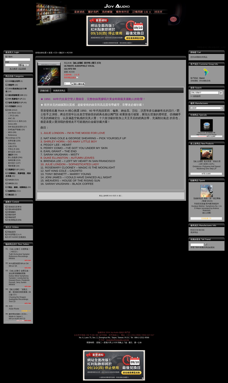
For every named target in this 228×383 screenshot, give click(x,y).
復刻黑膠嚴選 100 (15, 95)
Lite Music (12, 113)
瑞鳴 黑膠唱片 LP (15, 103)
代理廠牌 (12, 106)
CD (55, 53)
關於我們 (12, 215)
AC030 (70, 53)
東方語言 (12, 152)
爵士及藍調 (12, 157)
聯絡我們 (12, 217)
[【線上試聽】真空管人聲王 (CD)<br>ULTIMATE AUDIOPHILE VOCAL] (49, 85)
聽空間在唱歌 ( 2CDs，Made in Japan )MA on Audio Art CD (18, 316)
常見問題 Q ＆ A (14, 234)
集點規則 (12, 232)
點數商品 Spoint (197, 180)
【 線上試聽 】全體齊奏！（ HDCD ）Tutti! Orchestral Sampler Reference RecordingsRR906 (19, 254)
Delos (10, 124)
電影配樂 (12, 166)
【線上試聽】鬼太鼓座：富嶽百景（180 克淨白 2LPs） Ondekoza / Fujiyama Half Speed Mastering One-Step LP (207, 165)
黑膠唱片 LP (13, 169)
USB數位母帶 (14, 81)
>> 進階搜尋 (195, 96)
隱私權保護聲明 (14, 209)
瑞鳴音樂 (12, 160)
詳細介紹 (44, 90)
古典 (10, 146)
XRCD (11, 183)
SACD (11, 180)
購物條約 (12, 212)
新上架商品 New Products (202, 143)
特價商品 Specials (198, 115)
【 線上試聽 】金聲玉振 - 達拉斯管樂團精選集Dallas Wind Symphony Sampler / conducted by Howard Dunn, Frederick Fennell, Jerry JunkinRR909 (19, 278)
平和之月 (12, 149)
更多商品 (194, 232)
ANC (10, 118)
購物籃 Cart (195, 52)
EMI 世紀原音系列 (15, 127)
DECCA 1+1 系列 (15, 121)
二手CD (11, 116)
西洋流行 (12, 163)
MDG (10, 132)
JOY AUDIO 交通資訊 (17, 237)
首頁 (50, 53)
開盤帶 (11, 85)
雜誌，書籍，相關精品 (17, 187)
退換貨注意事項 (14, 207)
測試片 (62, 53)
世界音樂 (12, 141)
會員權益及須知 (14, 220)
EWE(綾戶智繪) (14, 129)
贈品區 (11, 195)
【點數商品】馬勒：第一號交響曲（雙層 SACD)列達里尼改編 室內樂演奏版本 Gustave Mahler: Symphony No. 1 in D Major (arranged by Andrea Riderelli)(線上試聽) (206, 205)
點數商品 (12, 191)
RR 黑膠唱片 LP (15, 99)
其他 (10, 143)
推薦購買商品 (59, 90)
